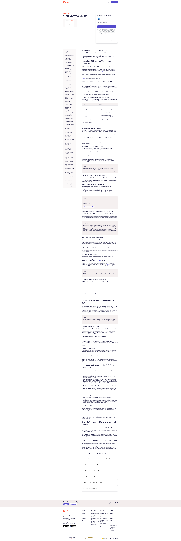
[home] (66, 2)
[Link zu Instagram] (111, 538)
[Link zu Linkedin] (117, 538)
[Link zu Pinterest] (113, 538)
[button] (74, 2)
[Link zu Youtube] (115, 538)
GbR (84, 85)
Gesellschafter (85, 239)
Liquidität (108, 264)
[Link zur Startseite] (66, 511)
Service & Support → (67, 513)
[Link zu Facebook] (110, 538)
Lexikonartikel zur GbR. (102, 71)
